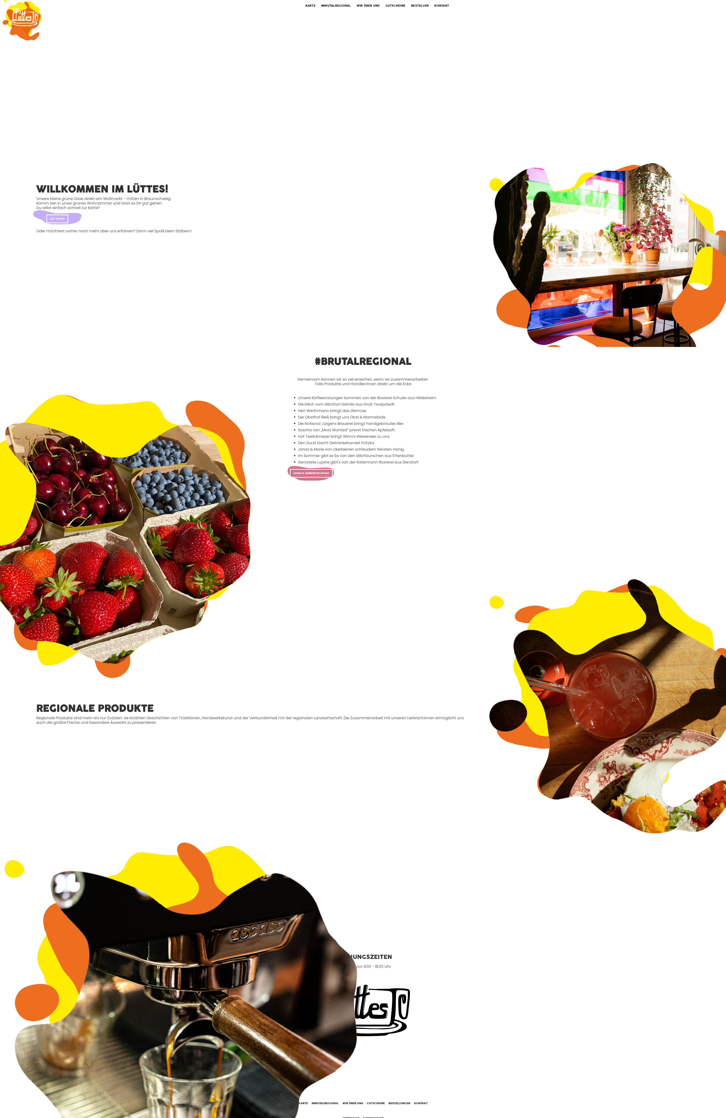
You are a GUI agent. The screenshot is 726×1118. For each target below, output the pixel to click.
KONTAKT (441, 6)
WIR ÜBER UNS (368, 6)
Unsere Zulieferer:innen (311, 473)
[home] (24, 17)
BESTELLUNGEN (399, 1103)
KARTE (310, 6)
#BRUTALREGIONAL (336, 6)
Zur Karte (57, 219)
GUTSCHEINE (395, 6)
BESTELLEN (420, 6)
